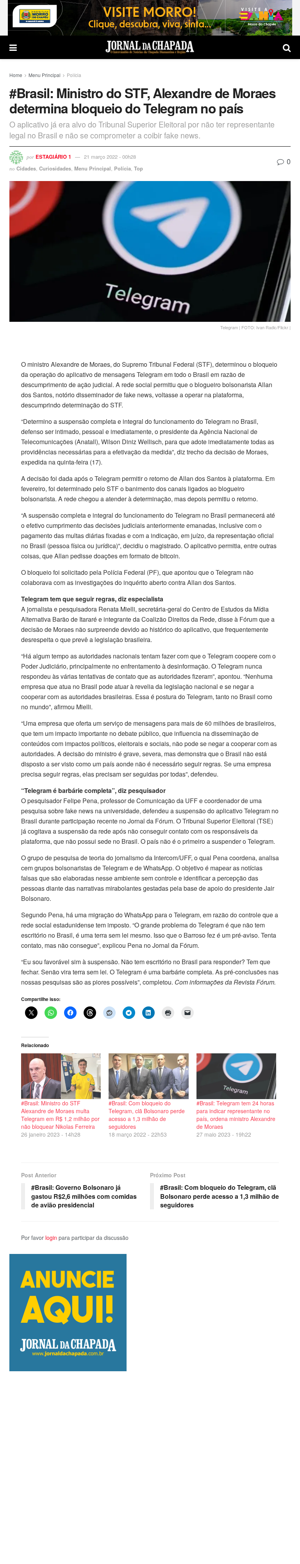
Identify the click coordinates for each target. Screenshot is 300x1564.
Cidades (26, 168)
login (51, 1237)
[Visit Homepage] (150, 47)
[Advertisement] (150, 1467)
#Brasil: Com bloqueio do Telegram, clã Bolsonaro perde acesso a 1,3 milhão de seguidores (147, 1114)
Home (15, 75)
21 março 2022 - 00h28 (110, 156)
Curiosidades (55, 168)
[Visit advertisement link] (150, 18)
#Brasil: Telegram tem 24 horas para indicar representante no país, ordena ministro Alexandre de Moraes (235, 1114)
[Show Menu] (13, 47)
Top (138, 168)
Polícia (74, 75)
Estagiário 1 (53, 156)
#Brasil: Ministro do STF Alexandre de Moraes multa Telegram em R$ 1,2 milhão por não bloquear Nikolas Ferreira (60, 1114)
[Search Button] (287, 47)
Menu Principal (45, 75)
